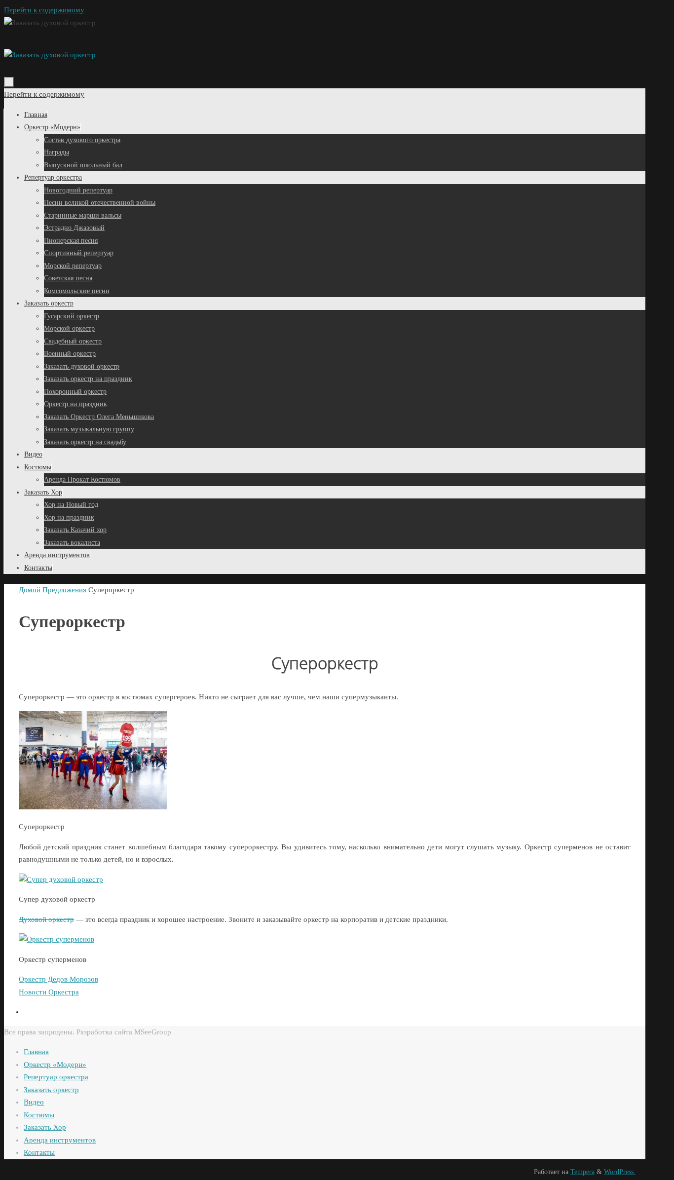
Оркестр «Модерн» (55, 1064)
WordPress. (620, 1172)
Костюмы (39, 1115)
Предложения (64, 590)
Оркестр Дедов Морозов (58, 979)
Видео (34, 1102)
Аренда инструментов (60, 1140)
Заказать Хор (45, 1127)
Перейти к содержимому (44, 10)
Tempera (582, 1172)
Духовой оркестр (46, 919)
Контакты (39, 1152)
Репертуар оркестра (56, 1077)
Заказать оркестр (51, 1090)
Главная (36, 1052)
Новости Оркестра (49, 992)
